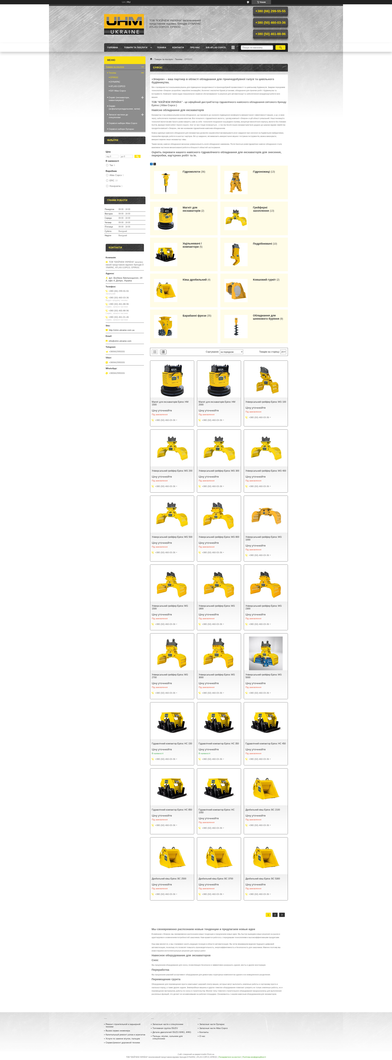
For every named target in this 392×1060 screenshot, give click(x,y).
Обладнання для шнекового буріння (266, 317)
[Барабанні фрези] (166, 326)
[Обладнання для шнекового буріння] (236, 326)
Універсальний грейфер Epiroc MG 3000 (217, 676)
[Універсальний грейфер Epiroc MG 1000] (265, 516)
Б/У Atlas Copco (118, 90)
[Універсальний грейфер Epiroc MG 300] (219, 449)
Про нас (195, 47)
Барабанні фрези (194, 315)
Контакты (204, 1032)
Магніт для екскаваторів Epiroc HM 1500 (170, 403)
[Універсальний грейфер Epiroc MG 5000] (265, 653)
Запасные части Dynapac (212, 1024)
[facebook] (151, 164)
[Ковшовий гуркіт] (236, 290)
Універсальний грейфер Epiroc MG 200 (172, 470)
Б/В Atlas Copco (216, 47)
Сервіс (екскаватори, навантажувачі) (119, 98)
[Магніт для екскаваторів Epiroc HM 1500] (172, 380)
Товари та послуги (135, 47)
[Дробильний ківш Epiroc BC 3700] (219, 857)
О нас (202, 1036)
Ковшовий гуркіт (264, 279)
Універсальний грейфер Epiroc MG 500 (172, 537)
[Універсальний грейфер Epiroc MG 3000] (219, 653)
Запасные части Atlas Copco (213, 1028)
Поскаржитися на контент (230, 1057)
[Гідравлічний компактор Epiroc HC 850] (172, 788)
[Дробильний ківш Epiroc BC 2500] (172, 857)
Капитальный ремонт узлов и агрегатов (125, 1034)
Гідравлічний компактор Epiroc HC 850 (172, 809)
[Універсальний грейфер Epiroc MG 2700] (172, 653)
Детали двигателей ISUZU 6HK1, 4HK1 (172, 1032)
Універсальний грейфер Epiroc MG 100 (265, 402)
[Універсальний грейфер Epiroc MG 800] (219, 516)
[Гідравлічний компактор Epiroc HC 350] (219, 722)
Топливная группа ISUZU (165, 1028)
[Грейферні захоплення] (236, 218)
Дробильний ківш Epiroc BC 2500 (169, 878)
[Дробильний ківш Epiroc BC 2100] (265, 788)
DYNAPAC (115, 82)
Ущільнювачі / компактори (192, 245)
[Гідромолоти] (166, 182)
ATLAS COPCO (117, 86)
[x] (154, 164)
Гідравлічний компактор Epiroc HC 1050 (217, 811)
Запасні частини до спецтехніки (118, 116)
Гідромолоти (191, 171)
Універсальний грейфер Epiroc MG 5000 (263, 676)
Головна (112, 47)
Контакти (178, 47)
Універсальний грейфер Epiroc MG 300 (219, 470)
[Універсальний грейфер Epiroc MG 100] (265, 380)
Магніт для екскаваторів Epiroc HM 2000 (217, 403)
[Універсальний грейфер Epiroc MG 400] (265, 449)
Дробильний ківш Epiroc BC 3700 (216, 878)
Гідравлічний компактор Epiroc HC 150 (172, 743)
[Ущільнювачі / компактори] (166, 254)
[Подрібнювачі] (236, 254)
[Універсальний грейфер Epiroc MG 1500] (172, 584)
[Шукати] (280, 47)
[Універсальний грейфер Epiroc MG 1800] (219, 584)
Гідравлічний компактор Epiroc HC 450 (265, 743)
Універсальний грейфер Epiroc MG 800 (219, 537)
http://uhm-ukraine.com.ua (121, 330)
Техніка (161, 47)
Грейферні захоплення (261, 209)
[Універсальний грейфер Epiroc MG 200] (172, 449)
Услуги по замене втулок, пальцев (123, 1038)
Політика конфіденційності (254, 1057)
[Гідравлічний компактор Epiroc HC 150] (172, 722)
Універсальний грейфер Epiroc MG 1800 (217, 607)
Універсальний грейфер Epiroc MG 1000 (263, 538)
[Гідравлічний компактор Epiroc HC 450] (265, 722)
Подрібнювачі (262, 243)
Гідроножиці (261, 171)
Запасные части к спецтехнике (168, 1024)
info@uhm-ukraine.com (120, 341)
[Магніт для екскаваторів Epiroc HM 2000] (219, 380)
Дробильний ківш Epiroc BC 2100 (262, 809)
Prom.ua (210, 1054)
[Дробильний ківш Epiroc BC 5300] (265, 857)
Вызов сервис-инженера (118, 1030)
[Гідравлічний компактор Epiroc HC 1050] (219, 788)
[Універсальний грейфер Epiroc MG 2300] (265, 584)
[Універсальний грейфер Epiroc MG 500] (172, 516)
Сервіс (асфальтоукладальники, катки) (124, 107)
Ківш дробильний (195, 279)
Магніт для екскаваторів (191, 209)
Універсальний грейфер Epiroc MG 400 (265, 470)
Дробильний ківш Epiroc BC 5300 (262, 878)
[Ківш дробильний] (166, 290)
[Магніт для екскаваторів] (166, 218)
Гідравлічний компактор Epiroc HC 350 (219, 743)
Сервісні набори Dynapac (121, 129)
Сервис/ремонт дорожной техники (123, 1042)
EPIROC (114, 77)
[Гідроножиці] (236, 182)
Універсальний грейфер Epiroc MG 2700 (170, 676)
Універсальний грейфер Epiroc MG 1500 (170, 607)
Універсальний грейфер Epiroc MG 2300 (263, 607)
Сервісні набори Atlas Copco (123, 123)
